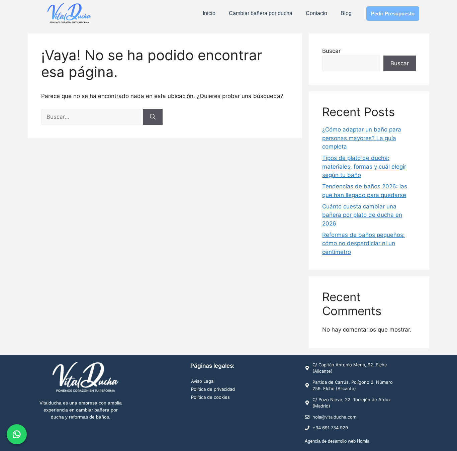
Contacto (316, 13)
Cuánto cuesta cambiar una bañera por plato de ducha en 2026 (362, 215)
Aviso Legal (202, 381)
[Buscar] (153, 117)
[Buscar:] (92, 116)
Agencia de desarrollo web (330, 441)
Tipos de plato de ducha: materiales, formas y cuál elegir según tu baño (364, 166)
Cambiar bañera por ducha (260, 13)
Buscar (331, 51)
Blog (346, 13)
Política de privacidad (213, 389)
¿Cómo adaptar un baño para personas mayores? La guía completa (361, 138)
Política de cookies (210, 397)
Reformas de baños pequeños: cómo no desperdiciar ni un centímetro (363, 243)
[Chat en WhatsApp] (17, 434)
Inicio (209, 13)
